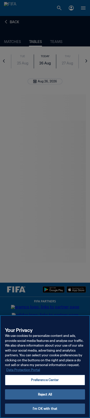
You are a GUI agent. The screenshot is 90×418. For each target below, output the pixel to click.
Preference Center (45, 380)
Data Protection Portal (23, 370)
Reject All (45, 394)
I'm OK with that (45, 409)
